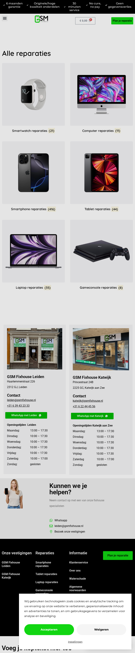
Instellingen (75, 641)
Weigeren (101, 629)
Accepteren (49, 629)
